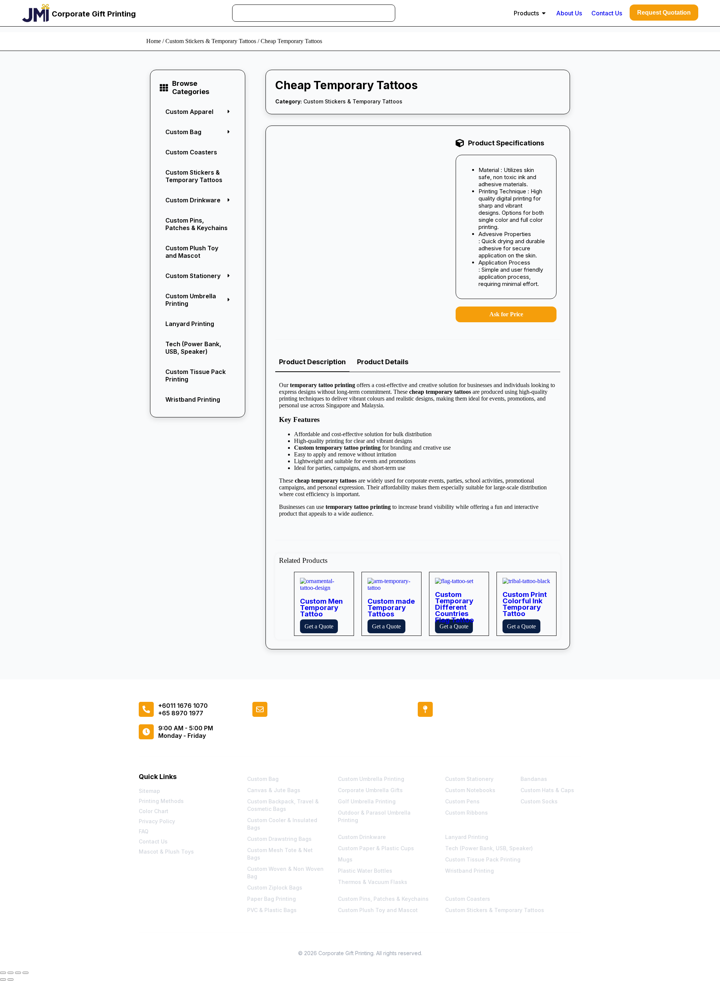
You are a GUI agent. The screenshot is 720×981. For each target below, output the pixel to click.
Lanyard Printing (189, 323)
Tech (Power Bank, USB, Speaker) (193, 347)
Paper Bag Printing (271, 899)
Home (153, 41)
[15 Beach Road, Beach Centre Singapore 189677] (425, 709)
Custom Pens (462, 801)
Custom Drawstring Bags (279, 839)
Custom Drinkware (362, 837)
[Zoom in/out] (3, 973)
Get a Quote (318, 626)
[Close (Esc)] (25, 973)
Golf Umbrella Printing (367, 801)
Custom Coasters (191, 152)
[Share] (18, 973)
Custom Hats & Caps (547, 790)
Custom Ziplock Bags (274, 887)
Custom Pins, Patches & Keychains (196, 224)
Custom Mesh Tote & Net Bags (280, 854)
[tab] (312, 362)
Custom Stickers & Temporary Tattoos (210, 41)
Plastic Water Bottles (365, 870)
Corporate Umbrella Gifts (370, 790)
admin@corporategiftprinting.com (322, 712)
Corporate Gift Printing (94, 13)
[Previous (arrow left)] (3, 979)
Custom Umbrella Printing (371, 779)
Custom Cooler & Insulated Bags (282, 824)
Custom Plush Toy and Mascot (191, 251)
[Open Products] (544, 13)
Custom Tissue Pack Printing (195, 375)
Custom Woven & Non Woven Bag (285, 872)
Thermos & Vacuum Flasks (372, 882)
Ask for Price (506, 314)
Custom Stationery (469, 779)
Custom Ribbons (466, 812)
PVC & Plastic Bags (272, 910)
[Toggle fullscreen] (11, 973)
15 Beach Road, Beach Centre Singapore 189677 (509, 712)
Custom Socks (539, 801)
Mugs (345, 859)
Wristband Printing (192, 399)
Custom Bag (263, 779)
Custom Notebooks (470, 790)
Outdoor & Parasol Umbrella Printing (374, 816)
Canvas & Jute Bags (273, 790)
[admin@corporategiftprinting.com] (259, 709)
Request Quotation (664, 12)
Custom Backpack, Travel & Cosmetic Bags (283, 805)
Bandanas (533, 779)
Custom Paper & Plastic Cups (376, 848)
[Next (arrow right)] (11, 979)
